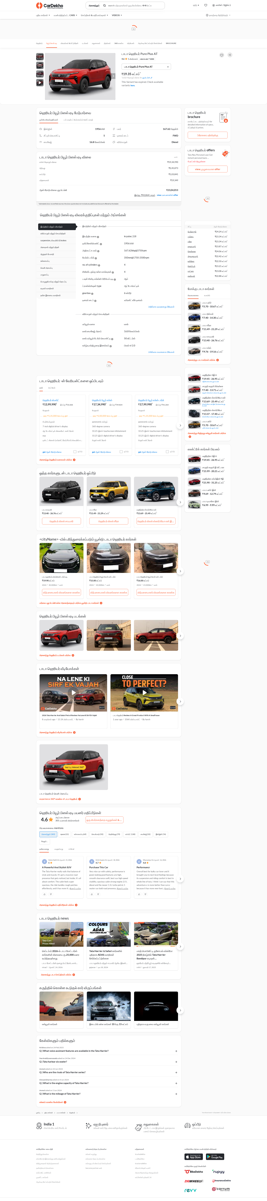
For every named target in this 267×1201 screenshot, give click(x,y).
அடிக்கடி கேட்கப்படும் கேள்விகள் (150, 43)
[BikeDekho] (193, 1172)
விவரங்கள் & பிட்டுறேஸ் (69, 43)
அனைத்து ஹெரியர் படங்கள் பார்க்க (55, 655)
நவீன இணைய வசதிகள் (50, 295)
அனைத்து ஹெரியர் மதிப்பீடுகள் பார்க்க (56, 905)
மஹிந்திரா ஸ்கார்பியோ (212, 410)
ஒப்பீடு (80, 451)
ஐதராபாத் (192, 246)
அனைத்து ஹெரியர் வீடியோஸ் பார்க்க (55, 732)
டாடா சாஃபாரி (47, 510)
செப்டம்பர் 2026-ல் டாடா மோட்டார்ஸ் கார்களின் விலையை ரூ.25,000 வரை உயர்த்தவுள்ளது (60, 954)
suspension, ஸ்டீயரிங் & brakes (53, 240)
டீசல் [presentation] (41, 388)
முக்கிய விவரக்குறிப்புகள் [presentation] (48, 120)
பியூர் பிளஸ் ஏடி (51, 43)
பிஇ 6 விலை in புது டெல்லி (210, 381)
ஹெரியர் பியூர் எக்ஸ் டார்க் (151, 400)
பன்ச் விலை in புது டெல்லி (210, 428)
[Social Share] (230, 55)
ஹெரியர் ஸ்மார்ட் (51, 400)
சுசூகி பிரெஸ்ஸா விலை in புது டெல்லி (214, 393)
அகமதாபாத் (193, 256)
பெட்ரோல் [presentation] (51, 388)
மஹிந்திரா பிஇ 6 (209, 375)
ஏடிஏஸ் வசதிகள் (47, 288)
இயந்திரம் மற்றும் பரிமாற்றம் (51, 226)
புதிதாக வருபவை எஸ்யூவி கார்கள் (153, 1024)
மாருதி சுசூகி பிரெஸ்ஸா (212, 386)
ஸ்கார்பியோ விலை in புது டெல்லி (212, 416)
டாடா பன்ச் (207, 302)
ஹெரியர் (39, 43)
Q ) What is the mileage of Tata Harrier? (59, 1093)
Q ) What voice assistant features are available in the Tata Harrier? (73, 1050)
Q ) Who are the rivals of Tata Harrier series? (62, 1072)
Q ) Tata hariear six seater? (53, 1061)
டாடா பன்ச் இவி (209, 490)
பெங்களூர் (192, 231)
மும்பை (191, 236)
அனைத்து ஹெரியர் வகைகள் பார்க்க (55, 459)
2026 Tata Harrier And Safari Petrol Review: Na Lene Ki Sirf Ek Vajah (69, 715)
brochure (171, 43)
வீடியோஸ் (130, 43)
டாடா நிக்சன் (208, 314)
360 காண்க (118, 43)
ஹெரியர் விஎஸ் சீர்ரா (108, 521)
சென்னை (192, 251)
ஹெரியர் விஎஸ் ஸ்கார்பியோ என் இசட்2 (157, 521)
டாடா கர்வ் (206, 348)
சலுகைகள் (96, 43)
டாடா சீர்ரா (93, 510)
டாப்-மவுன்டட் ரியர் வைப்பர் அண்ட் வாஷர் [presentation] (78, 120)
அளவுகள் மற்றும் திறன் (49, 247)
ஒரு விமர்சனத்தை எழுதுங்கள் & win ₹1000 (105, 819)
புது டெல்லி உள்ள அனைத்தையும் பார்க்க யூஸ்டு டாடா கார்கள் (72, 603)
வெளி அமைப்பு (46, 268)
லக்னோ (191, 261)
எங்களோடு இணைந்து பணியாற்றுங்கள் (51, 1159)
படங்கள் (85, 43)
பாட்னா (191, 271)
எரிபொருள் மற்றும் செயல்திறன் (53, 233)
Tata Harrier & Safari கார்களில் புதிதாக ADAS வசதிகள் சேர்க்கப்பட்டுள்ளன (105, 954)
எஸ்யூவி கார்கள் (49, 1024)
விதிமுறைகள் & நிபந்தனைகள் (47, 1163)
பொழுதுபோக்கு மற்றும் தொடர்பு (53, 281)
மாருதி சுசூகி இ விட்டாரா (213, 467)
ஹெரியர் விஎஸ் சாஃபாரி (61, 521)
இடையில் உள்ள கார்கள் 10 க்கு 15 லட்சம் (108, 1024)
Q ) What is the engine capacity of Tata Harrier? (63, 1083)
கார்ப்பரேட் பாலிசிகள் (43, 1173)
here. (133, 85)
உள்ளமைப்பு (45, 261)
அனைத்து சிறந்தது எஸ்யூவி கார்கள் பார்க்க (207, 433)
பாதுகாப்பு (44, 274)
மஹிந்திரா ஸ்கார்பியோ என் (146, 510)
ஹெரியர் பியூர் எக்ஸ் (102, 400)
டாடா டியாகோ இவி (210, 501)
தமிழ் (195, 5)
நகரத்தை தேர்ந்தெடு (218, 15)
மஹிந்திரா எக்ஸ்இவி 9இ (213, 478)
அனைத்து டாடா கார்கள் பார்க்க (201, 360)
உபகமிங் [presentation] (207, 295)
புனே (190, 241)
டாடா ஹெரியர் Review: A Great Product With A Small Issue (136, 715)
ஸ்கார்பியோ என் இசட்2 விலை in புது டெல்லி (213, 405)
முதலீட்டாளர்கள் (42, 1177)
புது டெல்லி (146, 77)
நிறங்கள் (107, 43)
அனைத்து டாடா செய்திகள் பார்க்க (56, 974)
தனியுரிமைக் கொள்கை (45, 1168)
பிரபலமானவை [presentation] (193, 295)
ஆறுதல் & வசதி (47, 254)
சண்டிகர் (191, 276)
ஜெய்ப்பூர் (191, 266)
